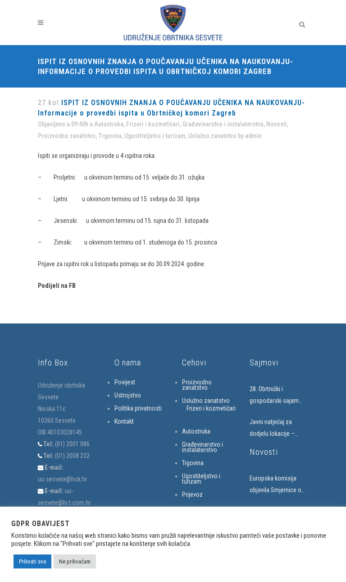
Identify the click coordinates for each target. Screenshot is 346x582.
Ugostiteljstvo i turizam (155, 135)
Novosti (276, 124)
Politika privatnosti (138, 408)
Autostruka (108, 124)
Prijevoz (192, 494)
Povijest (124, 382)
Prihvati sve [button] (32, 561)
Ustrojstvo (127, 395)
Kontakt (124, 421)
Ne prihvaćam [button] (75, 561)
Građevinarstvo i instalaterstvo (223, 124)
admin (253, 135)
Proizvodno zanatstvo (67, 135)
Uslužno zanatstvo (212, 135)
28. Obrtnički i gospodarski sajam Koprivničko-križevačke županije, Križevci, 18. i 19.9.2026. (278, 395)
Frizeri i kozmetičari (153, 124)
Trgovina (110, 135)
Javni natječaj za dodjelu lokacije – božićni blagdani (272, 428)
